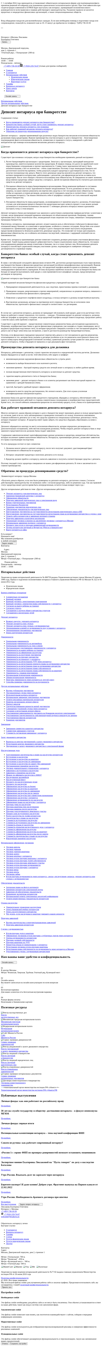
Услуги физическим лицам (17, 1239)
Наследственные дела (10, 750)
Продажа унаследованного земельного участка (26, 811)
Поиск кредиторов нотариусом (19, 633)
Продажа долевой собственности (20, 940)
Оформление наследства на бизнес (21, 786)
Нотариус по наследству (16, 784)
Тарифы (9, 84)
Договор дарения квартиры (18, 852)
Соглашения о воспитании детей (20, 613)
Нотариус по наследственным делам (21, 782)
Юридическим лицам (20, 79)
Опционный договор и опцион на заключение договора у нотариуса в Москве (39, 521)
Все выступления (8, 1204)
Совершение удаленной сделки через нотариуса (26, 709)
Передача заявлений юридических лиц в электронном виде (31, 500)
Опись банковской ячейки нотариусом (22, 909)
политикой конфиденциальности (34, 1285)
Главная (9, 70)
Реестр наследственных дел (9, 1016)
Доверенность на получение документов (23, 655)
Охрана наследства (9, 903)
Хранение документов (15, 720)
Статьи (9, 1237)
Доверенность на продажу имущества (22, 657)
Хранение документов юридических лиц (23, 507)
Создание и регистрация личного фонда (23, 711)
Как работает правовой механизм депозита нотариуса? (29, 129)
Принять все (6, 1287)
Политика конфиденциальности (15, 1278)
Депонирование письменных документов (24, 630)
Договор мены (12, 870)
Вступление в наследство (17, 757)
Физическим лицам (19, 77)
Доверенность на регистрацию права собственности (28, 668)
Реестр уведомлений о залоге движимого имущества (14, 1050)
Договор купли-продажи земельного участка (25, 863)
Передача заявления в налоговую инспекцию (25, 518)
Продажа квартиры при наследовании (22, 807)
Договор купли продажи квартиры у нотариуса (26, 858)
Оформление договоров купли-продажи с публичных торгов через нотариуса (39, 936)
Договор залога (12, 854)
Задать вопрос (8, 543)
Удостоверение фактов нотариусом (21, 718)
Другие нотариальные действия (14, 686)
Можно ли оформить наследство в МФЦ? (24, 775)
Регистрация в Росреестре (17, 505)
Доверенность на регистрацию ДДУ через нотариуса (28, 662)
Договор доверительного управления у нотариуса (27, 768)
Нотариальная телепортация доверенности (24, 675)
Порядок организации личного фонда (22, 702)
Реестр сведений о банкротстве (8, 1057)
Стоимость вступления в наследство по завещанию (28, 823)
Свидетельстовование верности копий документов (28, 706)
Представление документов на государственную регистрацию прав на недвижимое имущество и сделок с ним (53, 514)
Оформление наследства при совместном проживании (29, 795)
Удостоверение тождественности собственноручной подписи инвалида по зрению (41, 715)
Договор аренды (13, 847)
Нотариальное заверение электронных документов (28, 697)
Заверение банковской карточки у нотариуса (25, 496)
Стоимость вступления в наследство (21, 820)
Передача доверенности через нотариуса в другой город (30, 680)
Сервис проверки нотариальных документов (12, 1077)
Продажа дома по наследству (18, 804)
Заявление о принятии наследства (20, 773)
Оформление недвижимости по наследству (24, 800)
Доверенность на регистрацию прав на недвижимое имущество (33, 666)
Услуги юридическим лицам (18, 1241)
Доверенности (7, 637)
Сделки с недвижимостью (12, 929)
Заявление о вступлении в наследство (22, 771)
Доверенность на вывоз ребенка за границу (24, 650)
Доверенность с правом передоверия (22, 673)
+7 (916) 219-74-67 (30, 66)
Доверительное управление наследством (23, 907)
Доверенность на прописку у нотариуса (23, 659)
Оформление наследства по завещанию (23, 791)
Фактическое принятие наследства (21, 838)
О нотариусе (11, 72)
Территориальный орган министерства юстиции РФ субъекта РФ (29, 1090)
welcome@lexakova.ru (10, 1217)
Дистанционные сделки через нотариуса (23, 693)
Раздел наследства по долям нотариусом (23, 816)
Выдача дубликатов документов (20, 690)
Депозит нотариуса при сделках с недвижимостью (27, 626)
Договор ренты (12, 872)
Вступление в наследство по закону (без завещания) (28, 764)
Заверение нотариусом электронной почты (24, 890)
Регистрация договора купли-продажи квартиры (27, 947)
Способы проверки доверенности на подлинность (27, 682)
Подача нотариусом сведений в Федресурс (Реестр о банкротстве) (34, 527)
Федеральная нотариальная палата (10, 1029)
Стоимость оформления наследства (21, 829)
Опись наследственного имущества (21, 912)
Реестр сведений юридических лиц (8, 1063)
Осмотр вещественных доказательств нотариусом (27, 899)
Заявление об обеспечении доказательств (23, 892)
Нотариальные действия (16, 75)
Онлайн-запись (8, 962)
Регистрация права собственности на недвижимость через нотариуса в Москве (40, 949)
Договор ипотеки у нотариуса (19, 856)
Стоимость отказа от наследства (20, 825)
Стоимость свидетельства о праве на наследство (26, 836)
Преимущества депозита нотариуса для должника (27, 127)
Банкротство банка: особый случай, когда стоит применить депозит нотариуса (39, 124)
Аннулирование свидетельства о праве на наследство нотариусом (34, 755)
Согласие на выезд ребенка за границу (22, 606)
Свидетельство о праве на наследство (22, 818)
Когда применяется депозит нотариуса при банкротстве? (30, 122)
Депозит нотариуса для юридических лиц (24, 493)
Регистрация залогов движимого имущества (25, 744)
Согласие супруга (13, 608)
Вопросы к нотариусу (15, 86)
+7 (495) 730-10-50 (11, 66)
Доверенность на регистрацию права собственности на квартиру (34, 671)
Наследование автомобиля (17, 777)
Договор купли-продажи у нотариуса (22, 867)
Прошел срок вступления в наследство (22, 814)
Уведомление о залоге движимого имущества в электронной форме (35, 746)
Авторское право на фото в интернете (22, 887)
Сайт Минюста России (8, 1036)
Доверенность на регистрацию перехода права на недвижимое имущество (38, 664)
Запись (5, 42)
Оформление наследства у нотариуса (22, 798)
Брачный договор (13, 599)
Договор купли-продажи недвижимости (23, 865)
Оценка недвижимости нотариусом (21, 938)
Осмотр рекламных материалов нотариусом (25, 700)
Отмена (5, 1344)
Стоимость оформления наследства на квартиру (26, 832)
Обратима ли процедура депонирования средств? (27, 131)
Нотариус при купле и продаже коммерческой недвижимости (32, 525)
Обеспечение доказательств (13, 883)
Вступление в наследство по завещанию (23, 761)
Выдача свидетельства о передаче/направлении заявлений (31, 922)
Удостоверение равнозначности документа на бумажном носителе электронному (40, 713)
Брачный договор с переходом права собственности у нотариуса (33, 604)
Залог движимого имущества (13, 737)
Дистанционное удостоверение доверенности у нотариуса (31, 648)
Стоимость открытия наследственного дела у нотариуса (30, 827)
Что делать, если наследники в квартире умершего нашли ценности (35, 914)
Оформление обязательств (17, 498)
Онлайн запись (11, 96)
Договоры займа (13, 874)
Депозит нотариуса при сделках (19, 624)
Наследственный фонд (15, 780)
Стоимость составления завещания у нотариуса (26, 733)
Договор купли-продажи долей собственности (26, 861)
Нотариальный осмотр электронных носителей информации (32, 896)
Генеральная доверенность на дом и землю (24, 646)
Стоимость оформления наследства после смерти (27, 834)
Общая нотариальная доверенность (21, 677)
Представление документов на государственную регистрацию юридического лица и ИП (44, 512)
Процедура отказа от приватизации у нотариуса (26, 945)
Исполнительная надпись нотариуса (21, 695)
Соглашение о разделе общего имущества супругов (28, 610)
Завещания (5, 724)
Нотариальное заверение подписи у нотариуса (26, 523)
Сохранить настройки (18, 1344)
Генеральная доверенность (17, 641)
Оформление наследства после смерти (22, 793)
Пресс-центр (11, 88)
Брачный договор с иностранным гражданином (26, 601)
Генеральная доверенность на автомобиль (24, 643)
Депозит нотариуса (9, 617)
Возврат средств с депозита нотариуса (22, 621)
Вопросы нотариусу (14, 1232)
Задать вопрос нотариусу (30, 1204)
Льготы (9, 1243)
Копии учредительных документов (21, 503)
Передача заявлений (9, 918)
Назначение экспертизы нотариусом (21, 894)
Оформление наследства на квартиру (22, 789)
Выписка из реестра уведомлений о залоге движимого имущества (34, 742)
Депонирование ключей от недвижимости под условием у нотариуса (35, 628)
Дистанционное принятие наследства (22, 766)
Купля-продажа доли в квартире (20, 933)
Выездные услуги (18, 82)
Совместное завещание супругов (20, 731)
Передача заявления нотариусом (20, 925)
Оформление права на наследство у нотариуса (26, 802)
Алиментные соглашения (17, 597)
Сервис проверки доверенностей (8, 1043)
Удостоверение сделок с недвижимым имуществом (28, 951)
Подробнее (6, 1106)
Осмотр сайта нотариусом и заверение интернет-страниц (30, 516)
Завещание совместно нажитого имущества (24, 728)
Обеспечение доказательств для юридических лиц (27, 509)
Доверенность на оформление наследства (24, 652)
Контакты (10, 91)
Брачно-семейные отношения (13, 593)
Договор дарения (13, 849)
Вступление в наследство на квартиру (22, 759)
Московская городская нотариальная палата (10, 1023)
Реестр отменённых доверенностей (9, 1070)
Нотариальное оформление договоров (17, 843)
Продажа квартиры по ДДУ (18, 942)
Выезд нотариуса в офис (16, 530)
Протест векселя (13, 704)
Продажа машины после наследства (21, 809)
